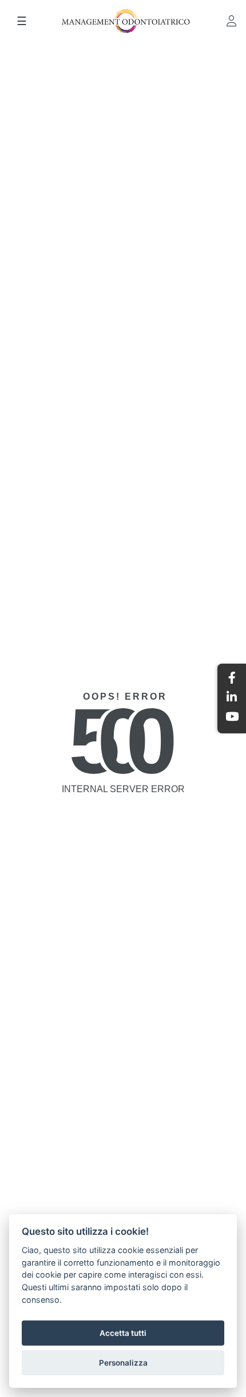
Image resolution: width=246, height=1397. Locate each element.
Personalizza (123, 1362)
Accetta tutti (123, 1333)
